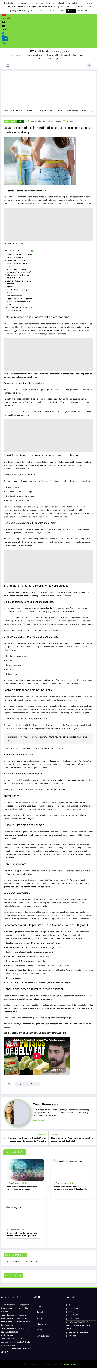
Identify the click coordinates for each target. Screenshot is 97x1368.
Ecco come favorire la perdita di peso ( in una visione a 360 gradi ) (19, 302)
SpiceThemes (70, 1364)
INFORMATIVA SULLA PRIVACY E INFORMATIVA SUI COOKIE (79, 1325)
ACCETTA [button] (71, 11)
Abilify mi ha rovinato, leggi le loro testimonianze (15, 1331)
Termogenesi (12, 287)
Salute (20, 121)
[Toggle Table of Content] (31, 251)
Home (39, 1306)
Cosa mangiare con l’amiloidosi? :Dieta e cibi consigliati (15, 1341)
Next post (54, 1134)
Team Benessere (56, 121)
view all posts (39, 1121)
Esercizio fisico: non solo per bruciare (19, 282)
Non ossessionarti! (15, 296)
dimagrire (33, 121)
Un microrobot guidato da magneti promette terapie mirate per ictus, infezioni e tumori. (22, 1234)
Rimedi (40, 1312)
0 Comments (69, 121)
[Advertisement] (48, 91)
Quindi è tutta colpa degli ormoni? (17, 291)
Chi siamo (73, 1308)
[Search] (89, 65)
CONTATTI (73, 1315)
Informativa (81, 10)
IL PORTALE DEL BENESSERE (47, 51)
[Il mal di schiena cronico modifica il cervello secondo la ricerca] (25, 1170)
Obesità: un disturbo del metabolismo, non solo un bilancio (18, 263)
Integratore (41, 1324)
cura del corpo (10, 121)
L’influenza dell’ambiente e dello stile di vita (18, 276)
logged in (19, 1261)
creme (39, 1318)
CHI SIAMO (74, 1312)
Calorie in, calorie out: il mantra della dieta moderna (20, 256)
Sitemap (72, 1336)
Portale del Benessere (78, 1332)
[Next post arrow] (92, 1138)
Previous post (41, 1134)
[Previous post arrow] (4, 1138)
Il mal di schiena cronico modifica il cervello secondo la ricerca (22, 1187)
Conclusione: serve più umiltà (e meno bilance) (20, 309)
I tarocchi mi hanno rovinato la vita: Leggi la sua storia (15, 1308)
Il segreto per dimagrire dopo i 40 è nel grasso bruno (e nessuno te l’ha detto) (27, 1140)
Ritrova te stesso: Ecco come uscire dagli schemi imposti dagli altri (70, 1140)
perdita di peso (41, 121)
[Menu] (8, 65)
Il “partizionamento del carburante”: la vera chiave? (19, 270)
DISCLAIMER (74, 1319)
